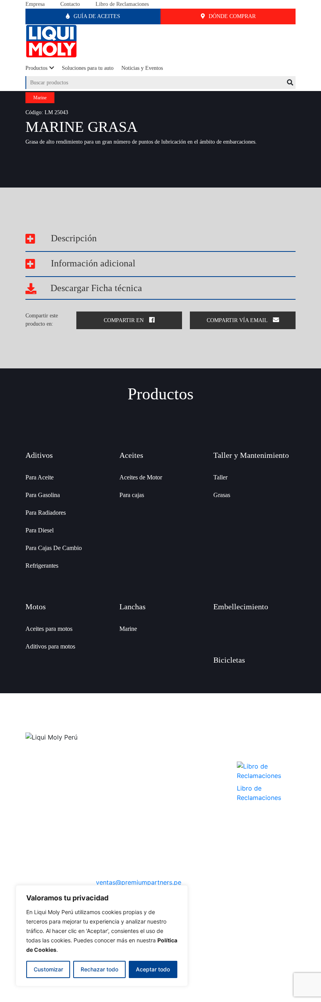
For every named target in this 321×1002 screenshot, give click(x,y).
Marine (128, 628)
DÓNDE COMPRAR (231, 16)
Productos (36, 68)
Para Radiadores (45, 512)
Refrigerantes (41, 565)
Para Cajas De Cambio (53, 548)
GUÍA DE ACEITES (96, 16)
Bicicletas (229, 660)
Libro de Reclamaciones (122, 4)
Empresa (35, 4)
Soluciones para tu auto (88, 68)
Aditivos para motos (50, 646)
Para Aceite (39, 477)
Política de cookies (187, 801)
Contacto (70, 4)
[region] (102, 935)
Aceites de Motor (140, 477)
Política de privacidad (190, 779)
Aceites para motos (48, 628)
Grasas (221, 495)
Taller (220, 477)
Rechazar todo (99, 969)
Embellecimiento (240, 606)
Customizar (48, 969)
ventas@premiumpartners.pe (138, 882)
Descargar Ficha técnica (95, 288)
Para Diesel (39, 530)
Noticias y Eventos (142, 68)
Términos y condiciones (192, 790)
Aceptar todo (153, 969)
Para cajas (131, 495)
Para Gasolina (42, 495)
